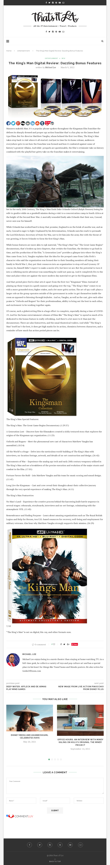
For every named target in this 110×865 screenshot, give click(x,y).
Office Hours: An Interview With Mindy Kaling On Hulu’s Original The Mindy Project (80, 742)
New (63, 58)
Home (9, 51)
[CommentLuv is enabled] (20, 815)
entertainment (23, 51)
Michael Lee (50, 67)
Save (75, 644)
